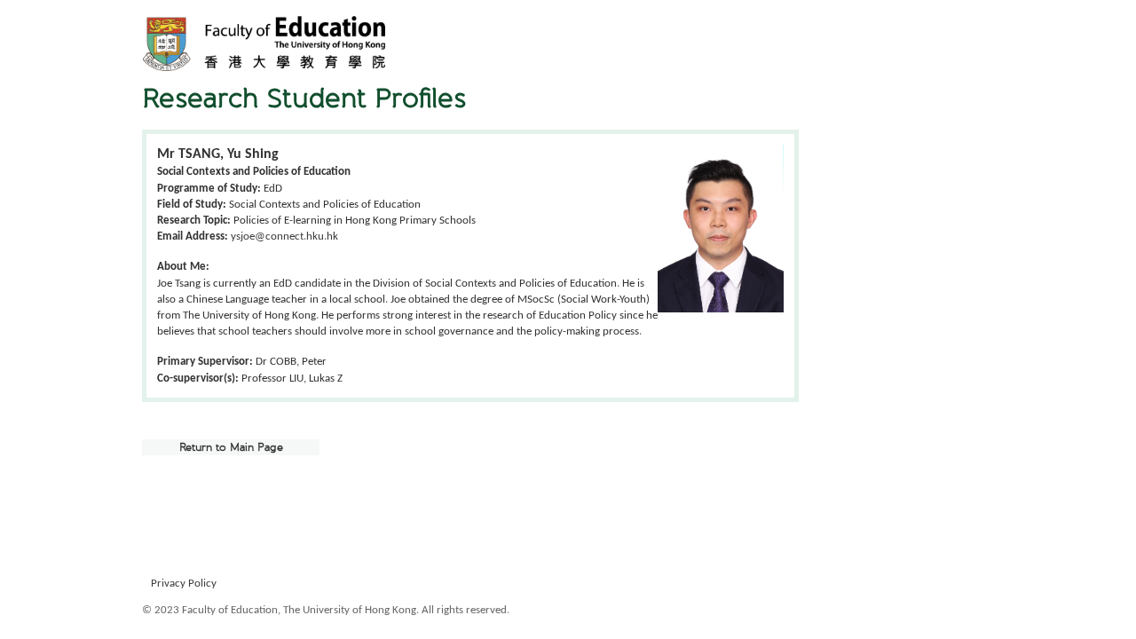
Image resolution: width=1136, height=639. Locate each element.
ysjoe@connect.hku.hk (284, 236)
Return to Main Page (231, 447)
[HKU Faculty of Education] (264, 43)
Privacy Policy (184, 583)
